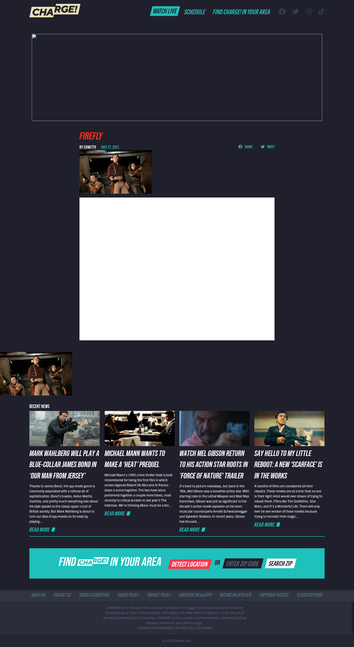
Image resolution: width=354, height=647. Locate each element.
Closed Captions (310, 595)
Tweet (271, 146)
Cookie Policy (128, 595)
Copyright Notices (274, 595)
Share (248, 146)
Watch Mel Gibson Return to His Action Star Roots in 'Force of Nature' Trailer (213, 466)
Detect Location (190, 563)
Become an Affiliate (235, 595)
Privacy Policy (159, 595)
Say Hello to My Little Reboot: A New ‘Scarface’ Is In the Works (288, 466)
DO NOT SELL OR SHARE (194, 628)
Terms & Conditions (94, 595)
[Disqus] (177, 268)
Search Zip (281, 563)
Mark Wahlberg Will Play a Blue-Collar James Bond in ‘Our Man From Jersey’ (64, 466)
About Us (38, 595)
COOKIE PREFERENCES (154, 628)
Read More (40, 529)
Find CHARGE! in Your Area (241, 11)
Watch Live (165, 10)
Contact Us (62, 595)
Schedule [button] (195, 11)
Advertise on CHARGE (195, 595)
